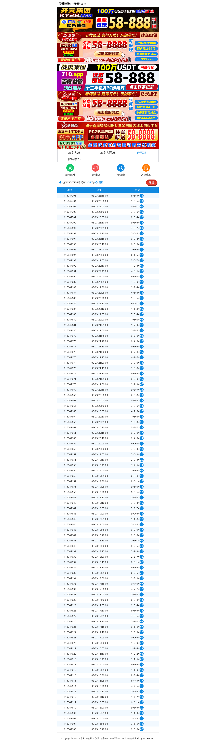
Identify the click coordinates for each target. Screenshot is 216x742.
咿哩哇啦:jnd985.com (72, 3)
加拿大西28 (108, 153)
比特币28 (74, 159)
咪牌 (151, 182)
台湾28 (141, 153)
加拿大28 (74, 153)
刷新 (100, 182)
